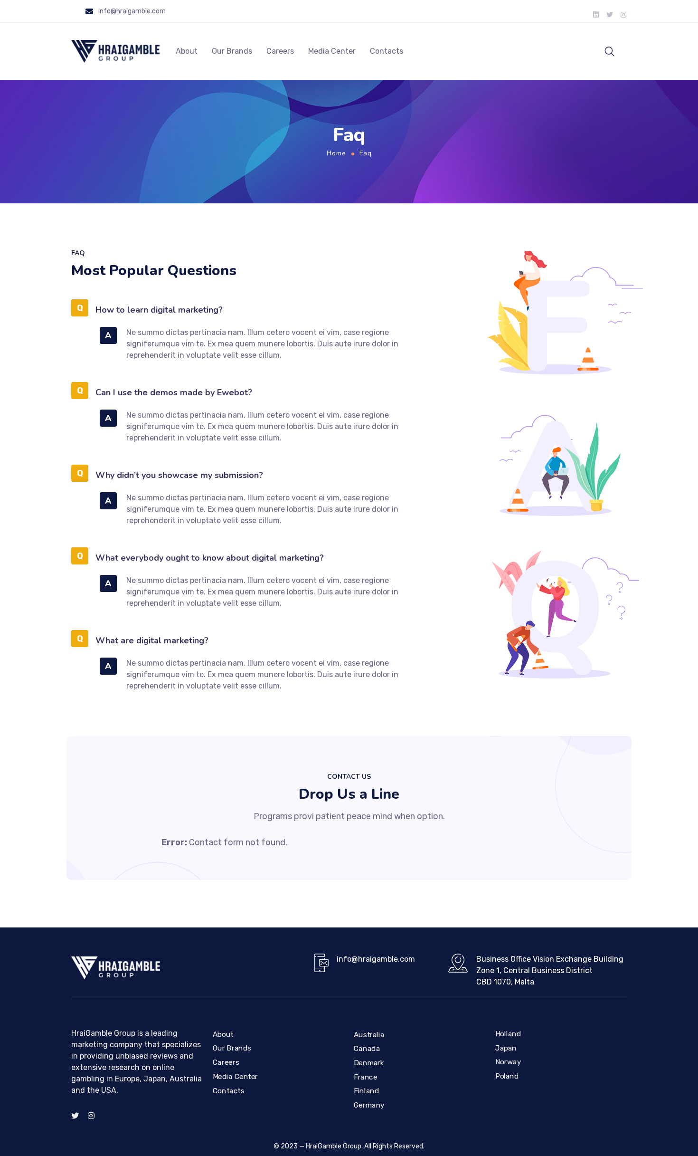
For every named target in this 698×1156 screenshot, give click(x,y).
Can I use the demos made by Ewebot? (173, 392)
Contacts (386, 51)
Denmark (369, 1063)
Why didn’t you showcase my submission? (179, 475)
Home (336, 153)
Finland (366, 1091)
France (365, 1077)
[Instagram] (623, 14)
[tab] (254, 308)
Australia (369, 1035)
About (187, 51)
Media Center (332, 51)
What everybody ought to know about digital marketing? (209, 558)
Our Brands (232, 51)
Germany (369, 1105)
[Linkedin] (596, 14)
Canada (367, 1048)
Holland (508, 1034)
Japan (506, 1048)
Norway (508, 1062)
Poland (507, 1076)
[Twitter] (609, 14)
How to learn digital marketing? (159, 309)
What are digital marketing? (151, 640)
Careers (280, 51)
